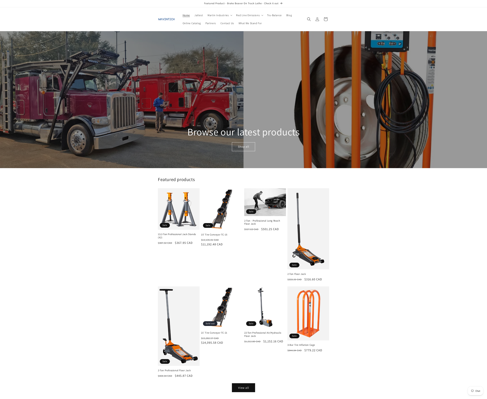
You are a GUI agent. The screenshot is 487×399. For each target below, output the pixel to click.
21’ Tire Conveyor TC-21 (214, 332)
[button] (219, 15)
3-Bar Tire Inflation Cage (301, 345)
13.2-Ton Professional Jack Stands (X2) (177, 236)
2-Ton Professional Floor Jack (174, 370)
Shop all (243, 146)
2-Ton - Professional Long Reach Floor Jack (262, 222)
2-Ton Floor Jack (296, 274)
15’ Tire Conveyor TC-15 (214, 234)
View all (243, 387)
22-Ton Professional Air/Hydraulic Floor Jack (263, 334)
